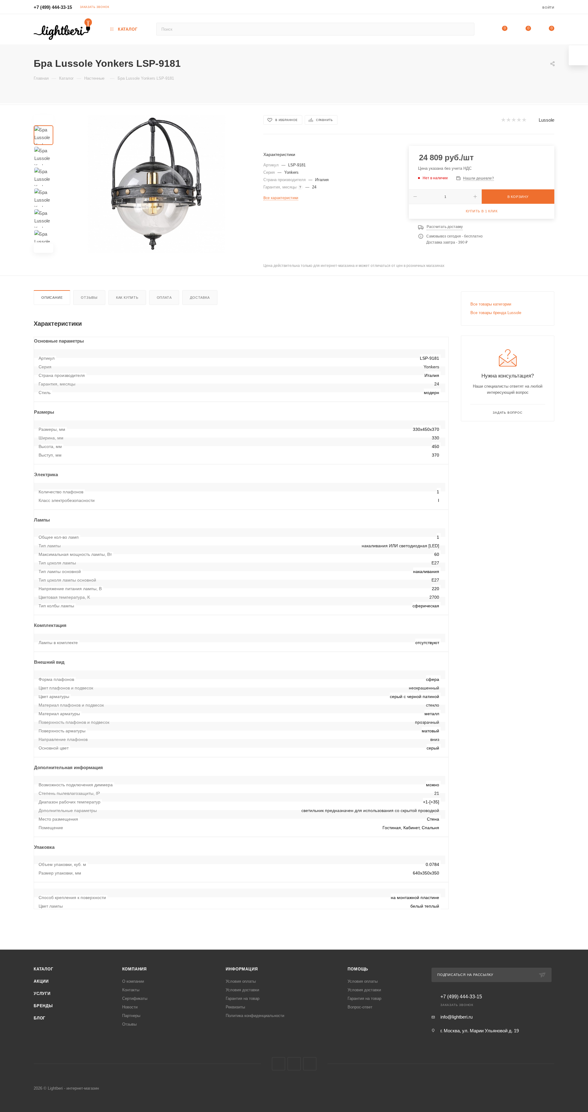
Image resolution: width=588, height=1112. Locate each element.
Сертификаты (134, 998)
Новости (130, 1007)
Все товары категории (490, 304)
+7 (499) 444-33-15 (53, 7)
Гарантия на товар (242, 998)
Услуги (42, 993)
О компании (133, 981)
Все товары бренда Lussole (495, 312)
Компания (134, 969)
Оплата (164, 297)
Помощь (358, 969)
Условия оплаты (241, 981)
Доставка (199, 297)
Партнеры (131, 1015)
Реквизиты (235, 1007)
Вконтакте (278, 1063)
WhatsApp (309, 1063)
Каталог (43, 969)
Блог (39, 1018)
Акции (41, 981)
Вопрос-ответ (360, 1007)
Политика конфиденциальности (255, 1015)
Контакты (130, 990)
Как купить (127, 297)
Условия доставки (242, 990)
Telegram (294, 1063)
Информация (242, 969)
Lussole (546, 120)
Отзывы (89, 297)
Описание (51, 297)
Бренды (43, 1006)
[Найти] (466, 29)
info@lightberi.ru (456, 1016)
